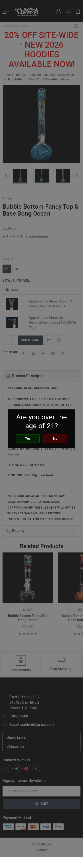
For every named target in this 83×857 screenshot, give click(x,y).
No (55, 438)
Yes (28, 438)
